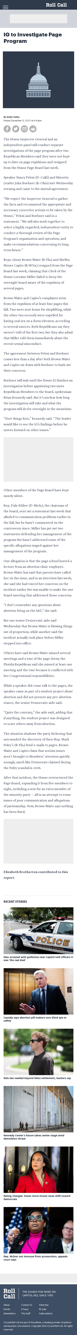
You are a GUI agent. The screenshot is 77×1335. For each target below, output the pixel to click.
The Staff (25, 1313)
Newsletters (10, 1313)
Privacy (24, 1309)
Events (7, 1309)
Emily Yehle (13, 117)
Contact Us (26, 1304)
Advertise (44, 1304)
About (6, 1304)
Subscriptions (45, 1313)
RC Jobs (42, 1309)
